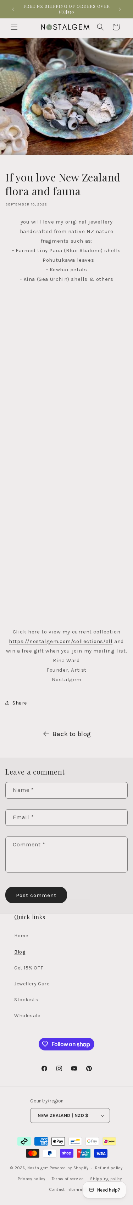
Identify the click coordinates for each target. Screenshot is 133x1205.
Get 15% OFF (29, 968)
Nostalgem (38, 1168)
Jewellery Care (31, 984)
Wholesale (27, 1016)
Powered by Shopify (69, 1168)
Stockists (26, 1000)
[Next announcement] (120, 9)
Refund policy (108, 1168)
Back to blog (71, 734)
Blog (19, 952)
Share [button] (19, 703)
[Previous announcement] (13, 9)
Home (21, 936)
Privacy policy (31, 1179)
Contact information (69, 1189)
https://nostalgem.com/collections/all (60, 641)
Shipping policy (106, 1179)
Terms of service (67, 1179)
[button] (14, 27)
